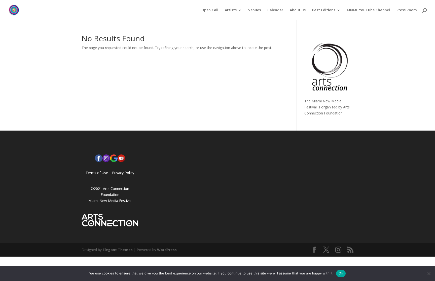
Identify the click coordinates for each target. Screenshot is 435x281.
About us (298, 10)
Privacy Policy (123, 172)
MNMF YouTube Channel (368, 10)
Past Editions (323, 10)
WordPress (167, 249)
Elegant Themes (118, 249)
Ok (341, 273)
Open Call (209, 10)
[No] (428, 273)
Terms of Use (97, 172)
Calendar (275, 10)
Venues (254, 10)
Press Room (406, 10)
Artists (231, 10)
